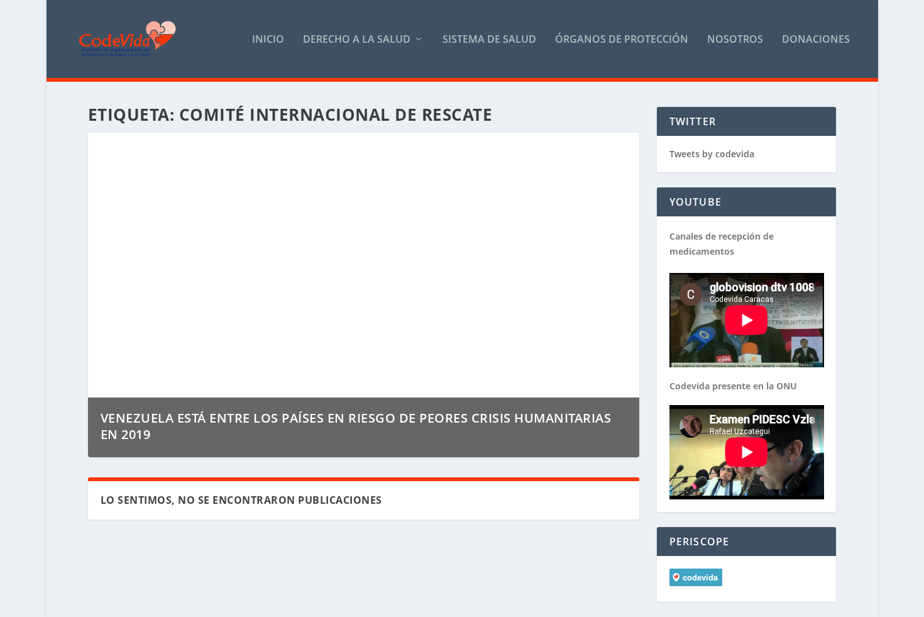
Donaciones (816, 40)
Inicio (268, 40)
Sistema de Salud (489, 40)
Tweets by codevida (711, 154)
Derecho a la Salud (356, 40)
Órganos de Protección (621, 40)
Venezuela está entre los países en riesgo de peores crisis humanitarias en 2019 (356, 426)
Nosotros (735, 40)
